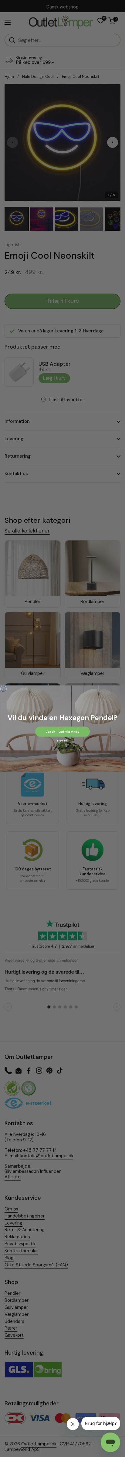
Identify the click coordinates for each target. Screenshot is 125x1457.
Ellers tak (62, 740)
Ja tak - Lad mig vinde (62, 731)
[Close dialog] (3, 689)
